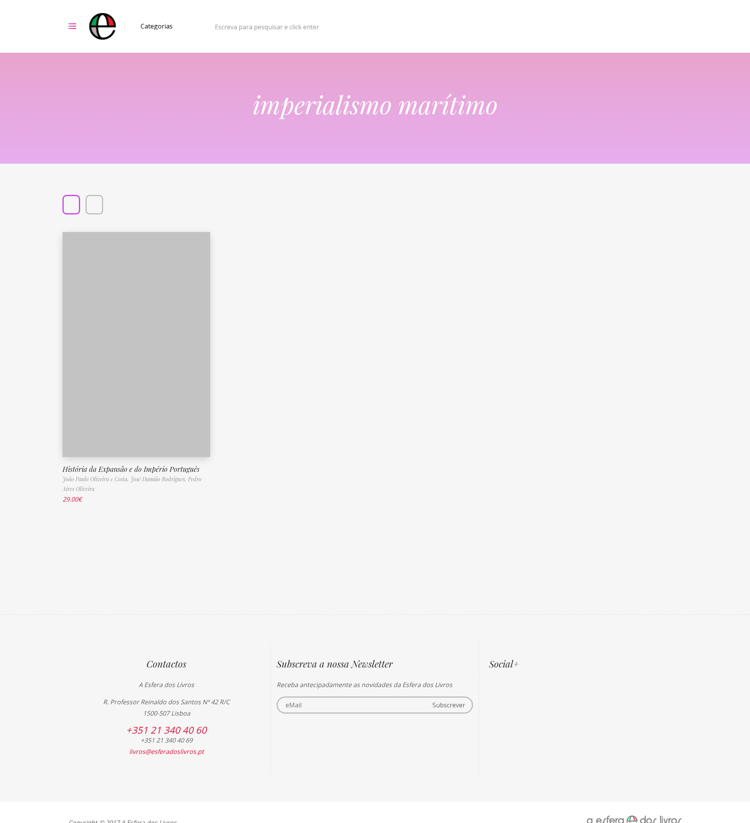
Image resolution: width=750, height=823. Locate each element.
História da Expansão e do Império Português (131, 469)
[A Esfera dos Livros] (102, 26)
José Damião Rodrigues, (159, 479)
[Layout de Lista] (94, 204)
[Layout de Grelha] (71, 204)
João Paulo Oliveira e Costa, (96, 479)
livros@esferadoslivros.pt (166, 751)
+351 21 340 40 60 (166, 729)
